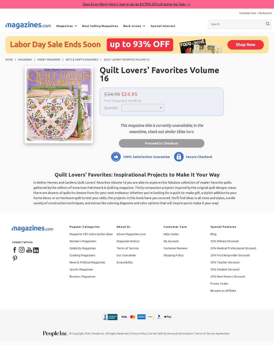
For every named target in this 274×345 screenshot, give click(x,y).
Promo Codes (219, 283)
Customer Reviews (176, 248)
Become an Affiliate (223, 290)
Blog (213, 234)
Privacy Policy (138, 333)
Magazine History (127, 241)
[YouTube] (29, 250)
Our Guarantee (126, 255)
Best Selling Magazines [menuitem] (100, 25)
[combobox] (240, 24)
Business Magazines (82, 276)
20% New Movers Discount (227, 276)
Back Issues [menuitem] (132, 25)
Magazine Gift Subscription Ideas (91, 234)
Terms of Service (127, 248)
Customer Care (247, 13)
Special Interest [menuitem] (162, 25)
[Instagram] (22, 250)
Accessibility (124, 262)
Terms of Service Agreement (212, 333)
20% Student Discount (225, 269)
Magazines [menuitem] (64, 25)
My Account (265, 13)
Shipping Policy (174, 255)
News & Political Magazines (87, 262)
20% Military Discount (224, 241)
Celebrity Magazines (83, 248)
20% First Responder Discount (230, 255)
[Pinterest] (15, 258)
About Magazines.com (131, 234)
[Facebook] (15, 250)
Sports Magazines (81, 269)
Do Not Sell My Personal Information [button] (171, 333)
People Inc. (98, 333)
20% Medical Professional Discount (233, 248)
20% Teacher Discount (225, 262)
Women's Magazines (83, 241)
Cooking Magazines (82, 255)
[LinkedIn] (36, 250)
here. (190, 131)
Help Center (171, 234)
